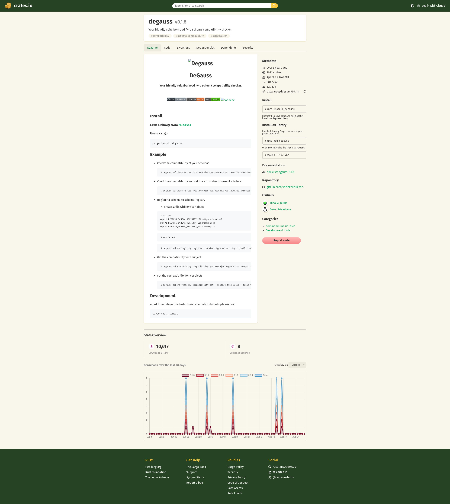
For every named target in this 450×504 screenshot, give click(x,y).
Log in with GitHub (433, 5)
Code (167, 47)
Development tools (278, 230)
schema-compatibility (190, 35)
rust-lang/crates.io (282, 466)
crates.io (23, 5)
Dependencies (205, 47)
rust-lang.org (153, 467)
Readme (152, 47)
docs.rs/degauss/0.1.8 (280, 172)
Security (248, 47)
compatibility (160, 35)
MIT (287, 77)
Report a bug (194, 482)
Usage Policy (235, 467)
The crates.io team (157, 477)
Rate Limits (234, 493)
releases (185, 125)
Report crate (282, 240)
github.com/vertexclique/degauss (286, 187)
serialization (219, 35)
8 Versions (183, 47)
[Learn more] (304, 92)
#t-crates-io (277, 472)
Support (191, 472)
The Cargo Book (196, 467)
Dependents (228, 47)
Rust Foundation (155, 472)
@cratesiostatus (281, 477)
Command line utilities (280, 226)
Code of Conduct (237, 482)
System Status (195, 477)
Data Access (235, 488)
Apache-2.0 (274, 77)
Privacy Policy (236, 477)
